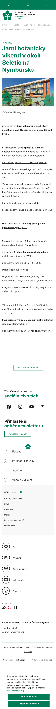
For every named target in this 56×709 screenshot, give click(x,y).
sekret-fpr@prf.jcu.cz (13, 632)
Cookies (28, 651)
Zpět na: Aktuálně (29, 367)
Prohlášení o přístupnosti (42, 660)
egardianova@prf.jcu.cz (14, 227)
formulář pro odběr (18, 434)
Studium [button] (17, 470)
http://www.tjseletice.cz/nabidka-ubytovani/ (24, 162)
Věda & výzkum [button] (22, 480)
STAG (6, 504)
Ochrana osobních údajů (14, 660)
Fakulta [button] (17, 451)
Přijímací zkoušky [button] (23, 461)
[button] (9, 4)
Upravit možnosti (14, 691)
